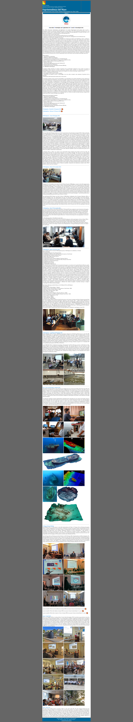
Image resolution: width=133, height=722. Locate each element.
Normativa (61, 11)
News (74, 11)
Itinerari (56, 11)
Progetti (50, 11)
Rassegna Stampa (66, 11)
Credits (77, 11)
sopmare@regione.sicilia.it (67, 720)
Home (43, 11)
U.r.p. (72, 11)
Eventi (53, 11)
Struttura (46, 11)
